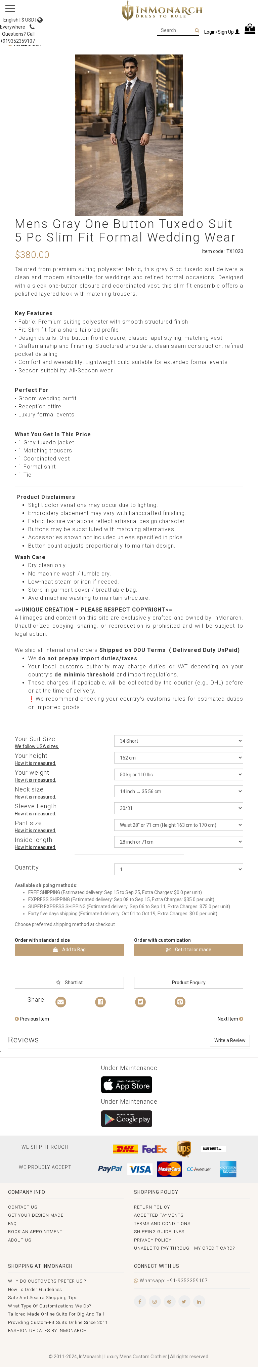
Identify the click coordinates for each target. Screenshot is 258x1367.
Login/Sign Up (219, 32)
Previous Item (34, 1019)
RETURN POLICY (152, 1207)
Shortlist (73, 982)
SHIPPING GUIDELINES (159, 1231)
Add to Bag (73, 949)
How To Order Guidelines (35, 1289)
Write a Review (230, 1040)
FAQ (12, 1223)
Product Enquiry (189, 982)
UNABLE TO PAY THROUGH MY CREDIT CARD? (184, 1248)
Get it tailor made (192, 949)
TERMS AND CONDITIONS (162, 1223)
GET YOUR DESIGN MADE (35, 1215)
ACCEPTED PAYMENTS (158, 1215)
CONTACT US (22, 1207)
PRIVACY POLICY (152, 1240)
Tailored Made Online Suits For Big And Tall (56, 1314)
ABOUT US (19, 1240)
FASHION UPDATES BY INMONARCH (47, 1330)
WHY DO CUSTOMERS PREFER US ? (47, 1281)
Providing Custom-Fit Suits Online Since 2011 (58, 1322)
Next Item (228, 1019)
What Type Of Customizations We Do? (49, 1305)
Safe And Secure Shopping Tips (43, 1297)
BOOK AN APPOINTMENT (35, 1231)
